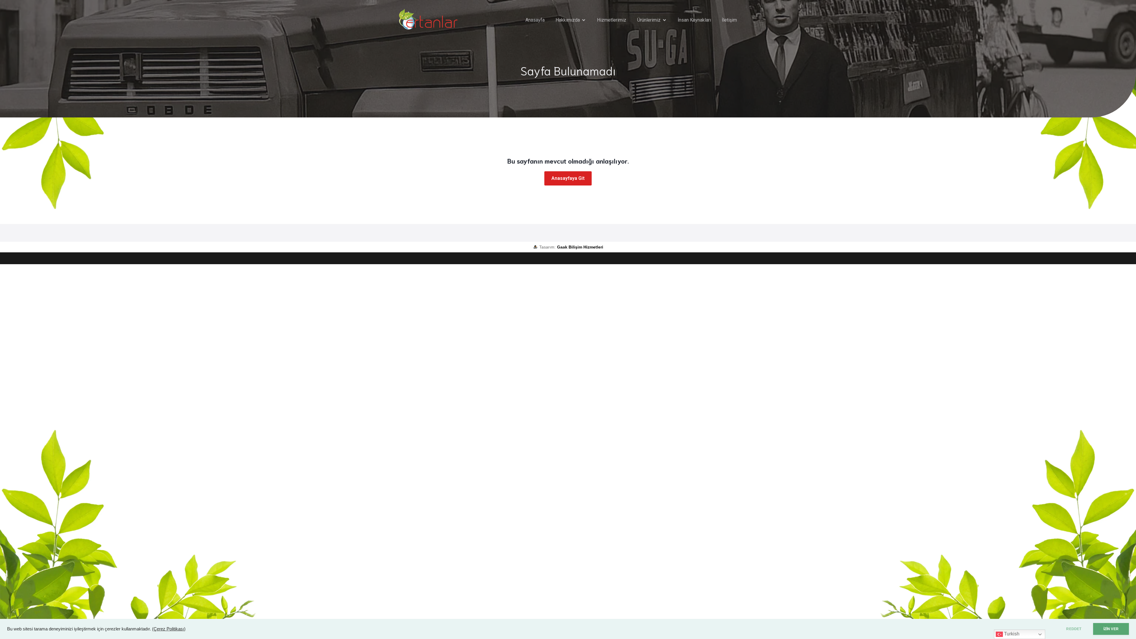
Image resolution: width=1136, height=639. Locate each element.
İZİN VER (1111, 629)
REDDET (1073, 629)
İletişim (729, 20)
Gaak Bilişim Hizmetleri (580, 247)
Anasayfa (535, 20)
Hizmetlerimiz (611, 20)
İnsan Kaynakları (694, 20)
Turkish (1011, 633)
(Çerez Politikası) (168, 629)
